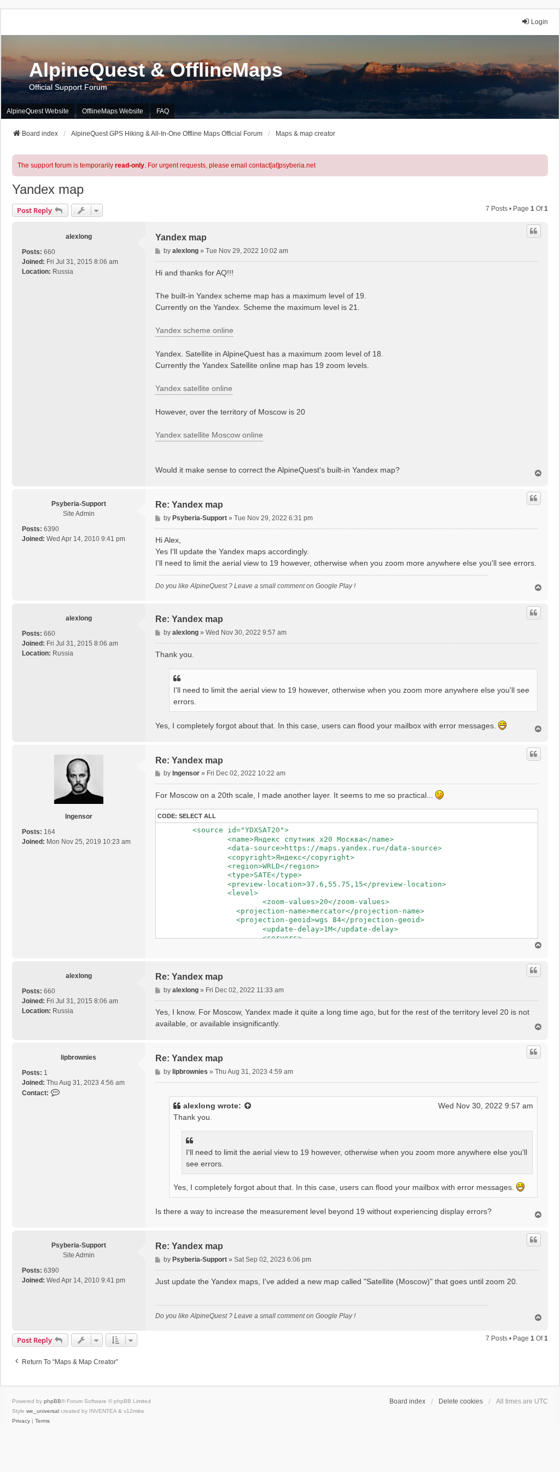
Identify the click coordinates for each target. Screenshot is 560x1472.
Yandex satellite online (193, 388)
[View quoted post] (248, 1106)
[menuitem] (21, 1421)
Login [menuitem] (539, 22)
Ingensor (78, 816)
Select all (197, 816)
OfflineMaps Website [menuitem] (112, 111)
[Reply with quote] (534, 231)
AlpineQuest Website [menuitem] (38, 111)
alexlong (79, 236)
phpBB (52, 1401)
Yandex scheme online (194, 330)
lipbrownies (78, 1057)
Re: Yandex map (189, 504)
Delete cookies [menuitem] (461, 1401)
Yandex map (48, 189)
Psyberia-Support (78, 504)
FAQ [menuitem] (162, 111)
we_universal (42, 1411)
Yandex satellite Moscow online (209, 434)
